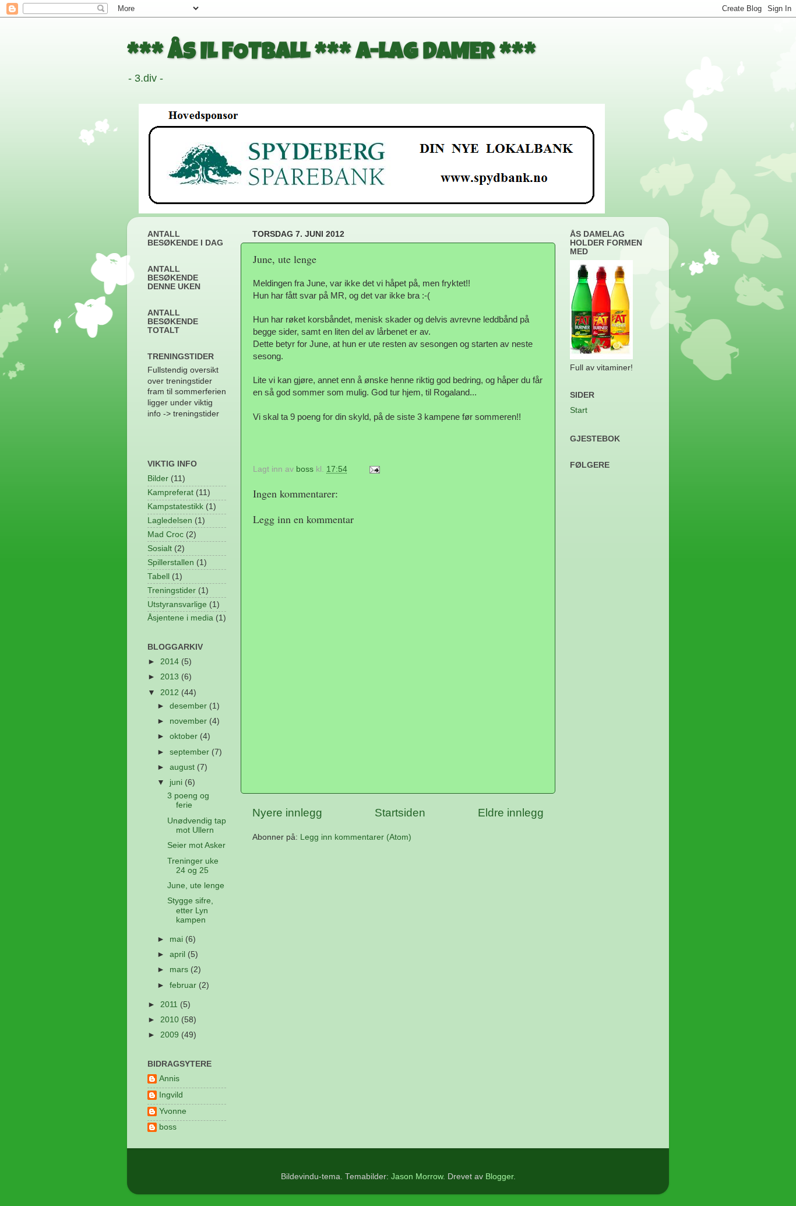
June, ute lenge (195, 885)
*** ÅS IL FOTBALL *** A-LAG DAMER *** (331, 53)
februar (184, 985)
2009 (170, 1034)
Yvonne (172, 1111)
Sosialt (159, 548)
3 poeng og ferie (188, 800)
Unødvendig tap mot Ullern (196, 825)
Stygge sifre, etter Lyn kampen (190, 910)
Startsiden (400, 813)
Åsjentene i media (180, 617)
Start (578, 410)
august (183, 767)
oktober (185, 736)
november (189, 721)
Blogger (499, 1176)
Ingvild (171, 1095)
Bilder (157, 478)
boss (168, 1127)
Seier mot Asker (196, 845)
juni (177, 782)
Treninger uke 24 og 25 (193, 866)
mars (180, 969)
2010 (170, 1019)
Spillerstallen (170, 562)
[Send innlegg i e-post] (373, 469)
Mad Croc (165, 534)
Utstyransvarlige (177, 604)
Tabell (158, 576)
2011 (170, 1004)
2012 (170, 692)
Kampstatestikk (175, 506)
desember (189, 706)
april (179, 954)
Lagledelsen (169, 520)
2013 (170, 676)
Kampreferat (170, 492)
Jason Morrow (417, 1176)
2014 (170, 661)
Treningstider (171, 590)
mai (177, 939)
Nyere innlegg (287, 813)
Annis (169, 1078)
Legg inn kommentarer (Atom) (355, 837)
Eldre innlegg (511, 813)
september (191, 752)
